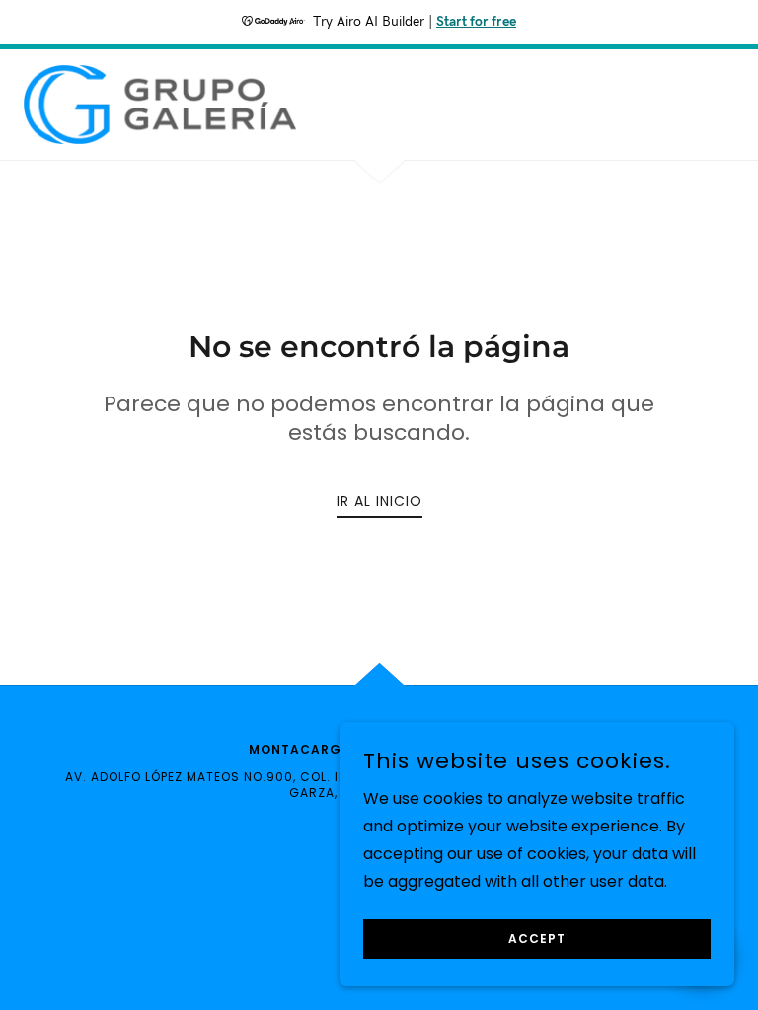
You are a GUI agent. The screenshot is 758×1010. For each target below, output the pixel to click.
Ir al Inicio (379, 501)
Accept (537, 938)
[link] (160, 104)
